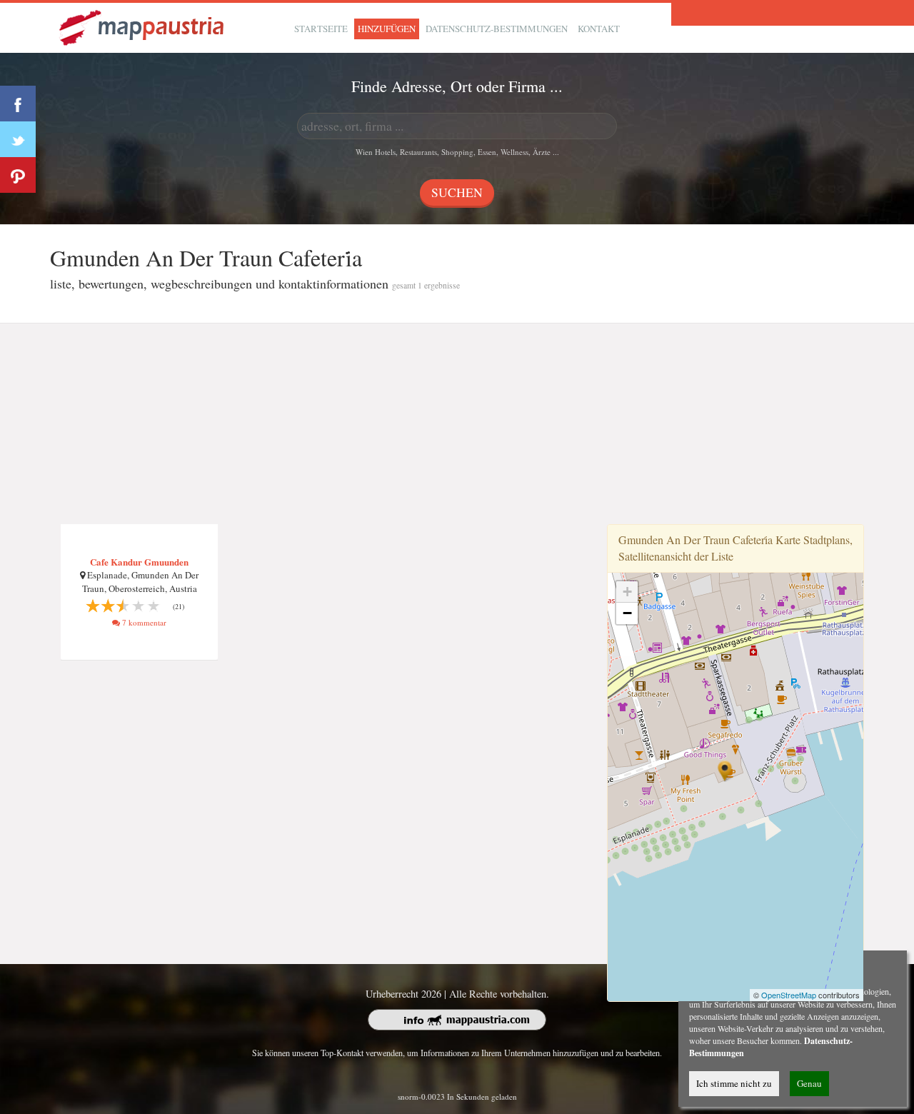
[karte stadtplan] (142, 26)
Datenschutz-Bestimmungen (497, 28)
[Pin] (18, 175)
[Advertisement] (457, 424)
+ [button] (627, 592)
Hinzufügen (387, 28)
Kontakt (599, 28)
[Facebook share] (18, 103)
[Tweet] (18, 139)
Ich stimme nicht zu (734, 1083)
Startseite (321, 28)
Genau (809, 1083)
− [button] (627, 613)
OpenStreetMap (788, 994)
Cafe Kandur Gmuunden (139, 561)
